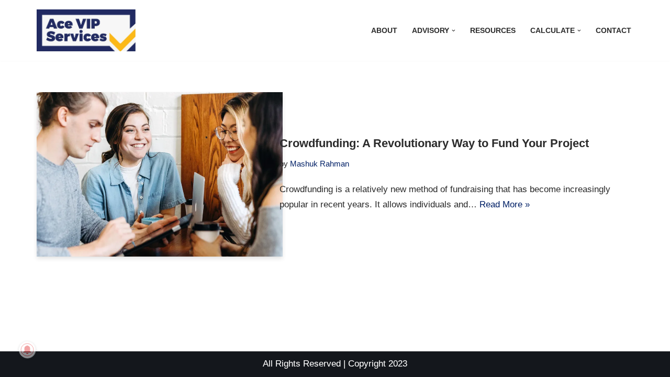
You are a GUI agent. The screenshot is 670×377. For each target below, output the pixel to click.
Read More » (504, 204)
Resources (493, 31)
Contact (613, 31)
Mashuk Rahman (319, 163)
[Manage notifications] (27, 349)
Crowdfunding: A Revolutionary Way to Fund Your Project (434, 143)
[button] (453, 30)
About (384, 31)
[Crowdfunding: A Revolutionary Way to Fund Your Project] (160, 174)
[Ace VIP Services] (89, 30)
